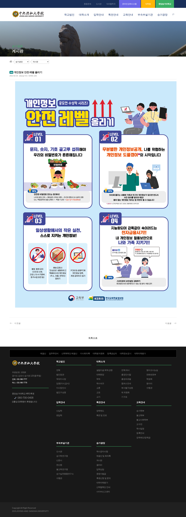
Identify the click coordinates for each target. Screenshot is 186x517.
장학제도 (100, 411)
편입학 (59, 415)
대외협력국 (110, 4)
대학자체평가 (140, 353)
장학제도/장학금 (143, 438)
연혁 (58, 370)
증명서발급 (101, 474)
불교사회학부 (142, 420)
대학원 (148, 4)
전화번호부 (151, 375)
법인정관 (60, 375)
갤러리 (99, 465)
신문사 (59, 460)
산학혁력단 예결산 (69, 353)
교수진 (139, 424)
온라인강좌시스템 (129, 4)
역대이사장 (61, 379)
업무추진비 (54, 353)
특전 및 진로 (101, 415)
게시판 (99, 460)
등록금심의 (112, 353)
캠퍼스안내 (126, 383)
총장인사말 (126, 375)
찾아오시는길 (152, 370)
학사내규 (100, 383)
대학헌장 (100, 375)
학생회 (149, 379)
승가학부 (140, 411)
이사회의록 (85, 353)
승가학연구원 (62, 456)
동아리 (149, 383)
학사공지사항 (102, 451)
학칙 (98, 379)
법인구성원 (61, 392)
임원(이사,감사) (62, 383)
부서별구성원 (127, 388)
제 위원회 (125, 392)
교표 (98, 392)
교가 (98, 397)
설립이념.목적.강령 (104, 370)
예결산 (43, 353)
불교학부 (140, 415)
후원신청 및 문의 (103, 478)
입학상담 (100, 469)
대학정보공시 (125, 353)
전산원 (59, 465)
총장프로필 (126, 379)
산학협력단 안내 (103, 487)
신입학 (59, 411)
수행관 (149, 388)
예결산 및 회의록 (103, 456)
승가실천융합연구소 (65, 474)
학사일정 (140, 429)
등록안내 (140, 433)
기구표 (124, 397)
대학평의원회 (98, 353)
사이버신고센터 (103, 492)
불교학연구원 (62, 469)
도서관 (98, 4)
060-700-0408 (25, 397)
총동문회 (87, 4)
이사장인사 (61, 388)
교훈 (98, 388)
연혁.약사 (125, 370)
